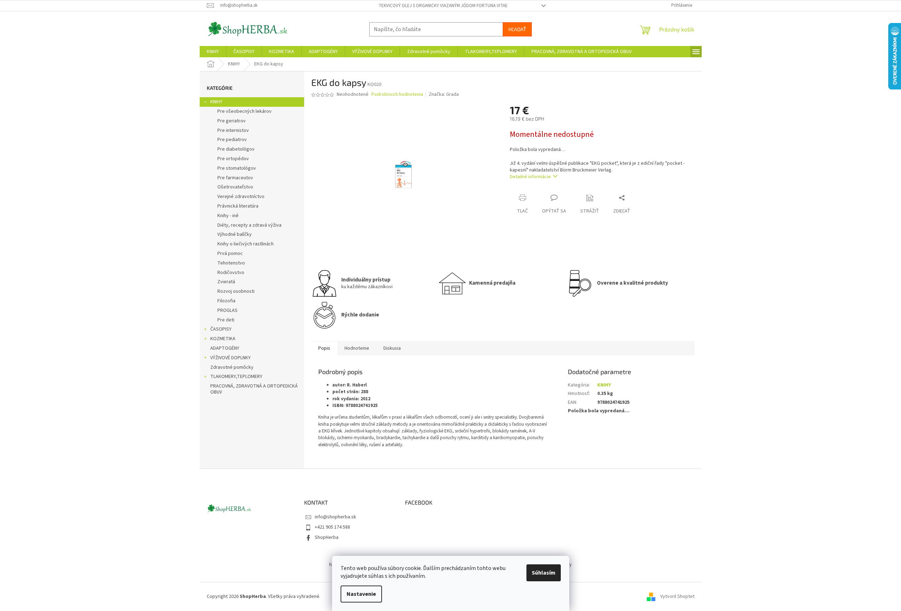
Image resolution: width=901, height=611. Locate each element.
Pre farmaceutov (235, 177)
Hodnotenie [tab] (356, 348)
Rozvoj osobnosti (236, 291)
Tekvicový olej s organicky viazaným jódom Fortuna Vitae (443, 5)
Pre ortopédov (233, 158)
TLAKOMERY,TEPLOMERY (236, 376)
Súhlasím (543, 573)
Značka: (444, 94)
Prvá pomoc (230, 253)
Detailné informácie (530, 176)
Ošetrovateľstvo (235, 187)
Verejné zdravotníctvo (240, 196)
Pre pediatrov (232, 139)
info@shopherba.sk (335, 516)
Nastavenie (361, 594)
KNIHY (216, 101)
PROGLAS (227, 310)
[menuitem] (213, 51)
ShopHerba (326, 537)
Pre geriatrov (231, 120)
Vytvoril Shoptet (677, 596)
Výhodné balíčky (234, 234)
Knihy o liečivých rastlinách (245, 244)
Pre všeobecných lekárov (244, 111)
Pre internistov (233, 130)
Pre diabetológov (236, 149)
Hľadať (517, 29)
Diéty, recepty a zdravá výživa (249, 225)
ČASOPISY (221, 329)
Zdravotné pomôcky (231, 367)
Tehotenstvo (231, 263)
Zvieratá (226, 281)
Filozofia (226, 300)
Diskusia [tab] (392, 348)
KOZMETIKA (222, 338)
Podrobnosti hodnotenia (397, 94)
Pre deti (225, 320)
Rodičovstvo (230, 272)
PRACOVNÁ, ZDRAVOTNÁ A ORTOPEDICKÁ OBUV (254, 389)
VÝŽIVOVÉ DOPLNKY (230, 357)
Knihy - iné (228, 215)
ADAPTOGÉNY (224, 348)
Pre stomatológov (236, 168)
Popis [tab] (324, 348)
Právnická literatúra (237, 206)
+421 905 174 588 (332, 527)
